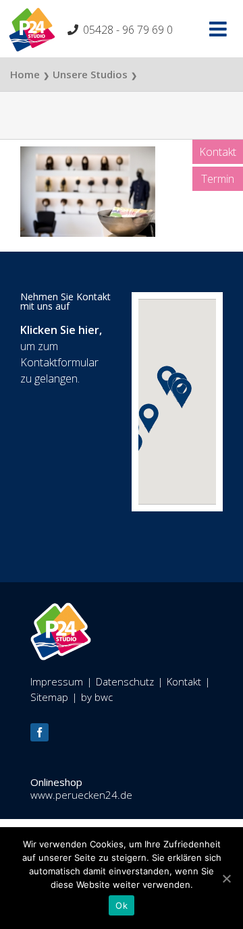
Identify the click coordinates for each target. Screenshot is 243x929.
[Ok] (226, 878)
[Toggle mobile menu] (219, 29)
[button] (181, 393)
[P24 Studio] (60, 610)
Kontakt (217, 151)
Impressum (56, 681)
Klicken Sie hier (59, 329)
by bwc (97, 697)
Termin (217, 178)
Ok (121, 905)
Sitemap (49, 697)
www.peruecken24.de (81, 794)
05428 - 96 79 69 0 (128, 29)
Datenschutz (125, 681)
